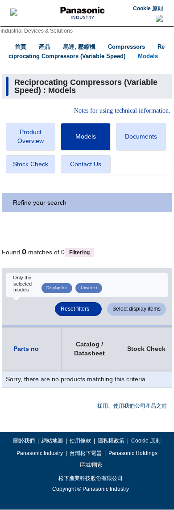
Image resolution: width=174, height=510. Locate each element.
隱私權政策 (111, 441)
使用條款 (80, 441)
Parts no (26, 348)
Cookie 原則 (148, 8)
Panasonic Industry (40, 453)
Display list (56, 288)
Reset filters (75, 309)
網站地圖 (52, 441)
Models (148, 56)
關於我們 (24, 441)
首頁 (20, 46)
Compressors (126, 46)
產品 (44, 46)
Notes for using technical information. (122, 111)
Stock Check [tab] (30, 164)
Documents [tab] (141, 136)
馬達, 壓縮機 (79, 46)
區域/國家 (91, 465)
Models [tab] (85, 136)
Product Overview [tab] (30, 136)
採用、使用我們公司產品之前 (132, 406)
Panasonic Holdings (132, 453)
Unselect (89, 288)
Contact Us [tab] (85, 164)
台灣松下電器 (86, 453)
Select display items (136, 309)
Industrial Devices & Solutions (36, 31)
